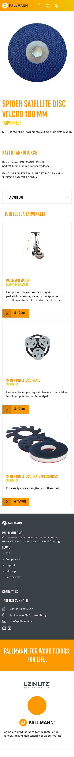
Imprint (10, 565)
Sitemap (11, 571)
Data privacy (13, 577)
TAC (8, 553)
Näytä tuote (20, 313)
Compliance (13, 559)
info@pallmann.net (22, 621)
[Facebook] (9, 628)
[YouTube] (4, 628)
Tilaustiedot (15, 198)
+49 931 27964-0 (15, 600)
